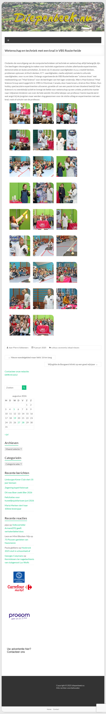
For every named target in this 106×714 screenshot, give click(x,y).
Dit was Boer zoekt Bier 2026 (18, 492)
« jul (6, 434)
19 (15, 418)
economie (62, 347)
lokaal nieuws (73, 347)
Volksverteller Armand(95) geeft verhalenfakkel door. (15, 528)
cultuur (54, 347)
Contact (56, 709)
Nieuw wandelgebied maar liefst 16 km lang (30, 357)
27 (19, 422)
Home (49, 709)
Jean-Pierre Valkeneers (18, 347)
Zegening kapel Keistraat (16, 487)
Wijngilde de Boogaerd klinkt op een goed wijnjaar (73, 364)
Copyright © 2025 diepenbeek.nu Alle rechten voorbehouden (70, 686)
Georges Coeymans (14, 555)
